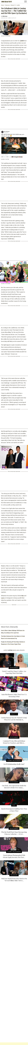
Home (2, 5)
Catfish (18, 5)
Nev (22, 595)
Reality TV (13, 5)
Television (7, 5)
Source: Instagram (5, 35)
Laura (2, 598)
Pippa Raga (4, 16)
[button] (26, 2)
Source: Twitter (5, 159)
